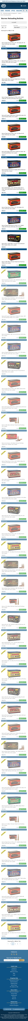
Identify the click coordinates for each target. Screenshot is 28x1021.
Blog (14, 973)
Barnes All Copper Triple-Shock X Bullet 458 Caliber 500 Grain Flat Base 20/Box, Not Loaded (14, 116)
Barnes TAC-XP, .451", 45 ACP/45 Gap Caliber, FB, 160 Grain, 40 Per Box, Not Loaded (13, 516)
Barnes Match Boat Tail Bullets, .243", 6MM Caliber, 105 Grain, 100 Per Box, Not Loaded (14, 752)
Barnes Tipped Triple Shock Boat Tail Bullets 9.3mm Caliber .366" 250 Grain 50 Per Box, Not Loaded (13, 770)
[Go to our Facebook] (12, 954)
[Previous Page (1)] (8, 944)
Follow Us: (14, 952)
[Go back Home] (1, 13)
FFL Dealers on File (14, 986)
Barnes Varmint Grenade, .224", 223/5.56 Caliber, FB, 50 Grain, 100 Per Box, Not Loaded (14, 280)
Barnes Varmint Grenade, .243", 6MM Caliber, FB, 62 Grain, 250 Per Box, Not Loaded (13, 806)
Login (14, 975)
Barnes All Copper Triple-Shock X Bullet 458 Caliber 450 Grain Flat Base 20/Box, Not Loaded (14, 734)
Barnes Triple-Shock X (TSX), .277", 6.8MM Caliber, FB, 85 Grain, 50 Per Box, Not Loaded (14, 842)
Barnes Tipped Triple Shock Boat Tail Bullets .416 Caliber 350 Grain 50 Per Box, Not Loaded (14, 498)
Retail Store (14, 970)
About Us (14, 998)
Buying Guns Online (14, 980)
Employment (14, 995)
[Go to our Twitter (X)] (14, 954)
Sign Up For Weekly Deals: (14, 958)
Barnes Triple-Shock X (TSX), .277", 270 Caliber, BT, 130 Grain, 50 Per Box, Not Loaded (13, 43)
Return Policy (14, 985)
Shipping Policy (14, 983)
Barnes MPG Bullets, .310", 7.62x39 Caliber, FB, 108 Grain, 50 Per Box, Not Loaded (13, 643)
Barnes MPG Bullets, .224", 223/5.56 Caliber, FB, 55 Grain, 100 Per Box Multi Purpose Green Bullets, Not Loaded (13, 189)
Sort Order (15, 25)
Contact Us (14, 968)
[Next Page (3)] (20, 944)
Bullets (19, 13)
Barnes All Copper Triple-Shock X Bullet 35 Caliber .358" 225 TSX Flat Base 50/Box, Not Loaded (14, 316)
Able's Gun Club (14, 1003)
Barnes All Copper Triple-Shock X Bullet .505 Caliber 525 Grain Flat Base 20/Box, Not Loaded (14, 788)
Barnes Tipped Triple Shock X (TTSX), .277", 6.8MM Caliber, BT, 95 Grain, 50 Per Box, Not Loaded (13, 226)
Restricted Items (14, 981)
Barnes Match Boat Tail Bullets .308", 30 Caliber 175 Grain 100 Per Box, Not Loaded (13, 588)
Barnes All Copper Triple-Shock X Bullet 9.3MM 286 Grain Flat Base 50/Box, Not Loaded (13, 897)
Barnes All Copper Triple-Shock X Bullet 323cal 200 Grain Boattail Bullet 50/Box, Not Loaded (14, 407)
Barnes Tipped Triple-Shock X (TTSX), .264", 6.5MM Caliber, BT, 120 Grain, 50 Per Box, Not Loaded (13, 97)
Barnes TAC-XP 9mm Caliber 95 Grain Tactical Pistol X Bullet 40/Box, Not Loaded (13, 371)
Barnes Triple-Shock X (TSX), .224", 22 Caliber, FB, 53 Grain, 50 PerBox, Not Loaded (13, 534)
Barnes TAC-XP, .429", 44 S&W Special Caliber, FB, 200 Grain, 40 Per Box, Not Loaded (13, 697)
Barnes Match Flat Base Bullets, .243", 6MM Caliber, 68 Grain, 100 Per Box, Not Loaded (13, 570)
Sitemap (14, 997)
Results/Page (4, 25)
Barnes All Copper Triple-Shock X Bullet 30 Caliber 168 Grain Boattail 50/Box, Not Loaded (13, 152)
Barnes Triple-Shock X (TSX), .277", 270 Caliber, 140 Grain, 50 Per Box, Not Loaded (13, 208)
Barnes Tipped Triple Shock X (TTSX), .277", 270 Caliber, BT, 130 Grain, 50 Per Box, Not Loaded (13, 353)
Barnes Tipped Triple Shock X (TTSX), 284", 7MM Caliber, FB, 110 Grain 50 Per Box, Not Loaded (14, 879)
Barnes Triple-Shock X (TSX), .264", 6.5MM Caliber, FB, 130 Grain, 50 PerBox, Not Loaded (13, 462)
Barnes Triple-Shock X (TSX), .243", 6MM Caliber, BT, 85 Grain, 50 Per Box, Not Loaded (13, 389)
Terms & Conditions (14, 992)
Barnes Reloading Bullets (6, 15)
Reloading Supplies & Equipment (10, 13)
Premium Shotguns (14, 1005)
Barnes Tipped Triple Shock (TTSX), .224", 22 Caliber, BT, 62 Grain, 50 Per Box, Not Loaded (14, 61)
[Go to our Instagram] (16, 954)
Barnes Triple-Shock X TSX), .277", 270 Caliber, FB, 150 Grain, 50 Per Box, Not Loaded (13, 860)
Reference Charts (14, 971)
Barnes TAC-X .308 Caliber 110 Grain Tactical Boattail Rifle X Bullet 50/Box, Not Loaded (13, 244)
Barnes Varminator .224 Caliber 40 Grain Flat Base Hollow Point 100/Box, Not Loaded (13, 443)
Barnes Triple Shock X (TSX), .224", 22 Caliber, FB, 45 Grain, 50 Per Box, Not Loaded (13, 134)
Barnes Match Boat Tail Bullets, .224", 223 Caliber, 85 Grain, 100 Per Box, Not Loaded (13, 298)
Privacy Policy (14, 993)
